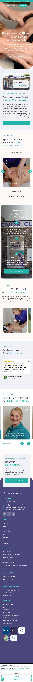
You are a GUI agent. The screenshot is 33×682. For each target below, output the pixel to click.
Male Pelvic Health (8, 579)
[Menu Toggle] (29, 5)
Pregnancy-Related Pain (10, 620)
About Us (5, 523)
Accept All (16, 679)
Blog (4, 534)
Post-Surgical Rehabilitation (11, 615)
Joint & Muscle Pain (9, 610)
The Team (6, 537)
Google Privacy (19, 669)
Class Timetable (7, 593)
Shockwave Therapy (9, 562)
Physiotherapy (7, 552)
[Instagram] (9, 514)
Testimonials (6, 532)
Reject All (16, 676)
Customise (16, 673)
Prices (4, 526)
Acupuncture (6, 560)
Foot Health (6, 568)
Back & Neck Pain (8, 604)
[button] (3, 171)
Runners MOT (7, 595)
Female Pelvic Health (9, 576)
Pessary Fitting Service (9, 582)
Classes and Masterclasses (11, 590)
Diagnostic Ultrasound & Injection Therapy (15, 565)
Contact (5, 543)
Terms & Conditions (9, 669)
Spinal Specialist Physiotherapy (12, 554)
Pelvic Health (6, 612)
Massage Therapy (8, 557)
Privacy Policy (21, 668)
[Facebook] (4, 514)
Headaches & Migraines (10, 618)
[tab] (16, 152)
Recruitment (6, 529)
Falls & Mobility (7, 623)
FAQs (4, 540)
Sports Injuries (7, 607)
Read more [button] (7, 371)
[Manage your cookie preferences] (2, 679)
